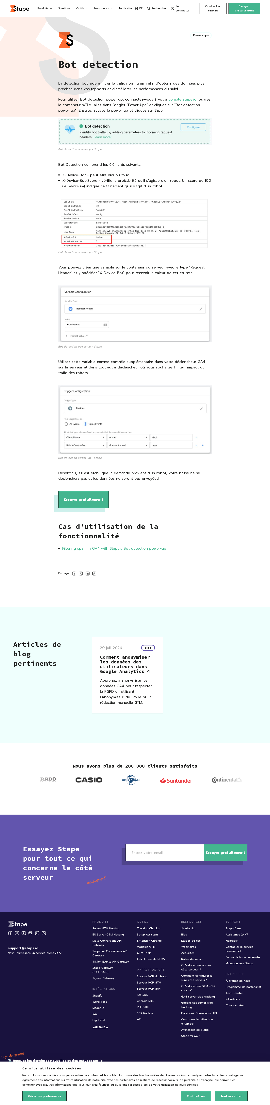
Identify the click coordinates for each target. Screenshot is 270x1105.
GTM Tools (144, 953)
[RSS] (44, 933)
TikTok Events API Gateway (111, 962)
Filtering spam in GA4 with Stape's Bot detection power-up (114, 548)
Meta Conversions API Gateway (107, 943)
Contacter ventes (213, 8)
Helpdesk (232, 941)
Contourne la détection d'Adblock (197, 1021)
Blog (184, 935)
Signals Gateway (103, 978)
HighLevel (99, 1020)
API (139, 1019)
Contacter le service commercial (239, 949)
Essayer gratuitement (244, 8)
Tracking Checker (148, 928)
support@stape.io (23, 948)
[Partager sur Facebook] (74, 574)
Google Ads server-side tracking (197, 1005)
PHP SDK (143, 1007)
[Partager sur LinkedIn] (87, 574)
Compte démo (235, 1005)
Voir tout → (100, 1027)
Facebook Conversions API (199, 1013)
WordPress (100, 1002)
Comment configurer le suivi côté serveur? (196, 978)
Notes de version (192, 959)
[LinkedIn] (37, 933)
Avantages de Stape (195, 1030)
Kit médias (233, 999)
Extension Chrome (149, 941)
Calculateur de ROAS (151, 959)
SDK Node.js (145, 1013)
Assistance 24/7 (237, 935)
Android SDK (145, 1001)
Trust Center (234, 993)
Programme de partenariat (243, 987)
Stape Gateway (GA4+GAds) (103, 970)
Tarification (126, 8)
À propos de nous (238, 981)
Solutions (64, 8)
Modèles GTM (146, 947)
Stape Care (233, 928)
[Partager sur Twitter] (80, 574)
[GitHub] (30, 933)
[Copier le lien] (94, 574)
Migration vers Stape (239, 963)
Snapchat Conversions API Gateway (110, 953)
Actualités (187, 953)
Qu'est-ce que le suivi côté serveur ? (196, 967)
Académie (187, 928)
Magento (98, 1008)
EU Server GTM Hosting (108, 935)
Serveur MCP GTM (149, 983)
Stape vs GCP (190, 1036)
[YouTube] (23, 933)
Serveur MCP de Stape (152, 976)
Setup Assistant (147, 935)
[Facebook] (10, 933)
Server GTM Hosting (106, 928)
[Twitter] (17, 933)
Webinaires (188, 947)
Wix (95, 1014)
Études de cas (191, 941)
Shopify (97, 996)
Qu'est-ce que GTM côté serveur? (198, 988)
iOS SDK (142, 995)
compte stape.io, (183, 99)
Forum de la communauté (243, 957)
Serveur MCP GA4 (149, 989)
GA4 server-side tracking (198, 997)
